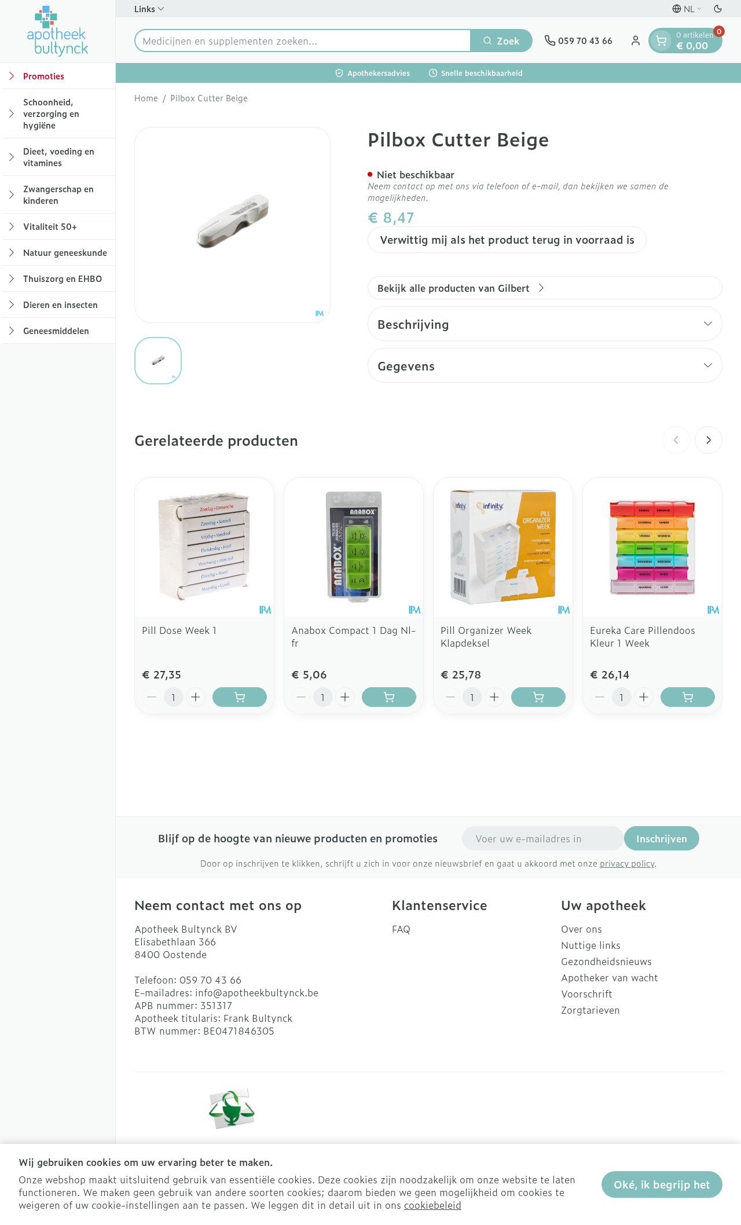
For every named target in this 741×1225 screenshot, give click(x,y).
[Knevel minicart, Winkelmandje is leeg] (661, 40)
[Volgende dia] (708, 440)
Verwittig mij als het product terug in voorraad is (507, 239)
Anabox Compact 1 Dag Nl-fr (353, 636)
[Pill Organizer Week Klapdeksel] (503, 547)
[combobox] (302, 40)
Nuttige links (591, 944)
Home (146, 98)
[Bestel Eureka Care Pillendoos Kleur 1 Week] (688, 697)
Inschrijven (661, 838)
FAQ (401, 928)
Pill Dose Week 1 (179, 630)
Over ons (581, 928)
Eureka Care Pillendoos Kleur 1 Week (642, 636)
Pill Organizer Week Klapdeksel (486, 636)
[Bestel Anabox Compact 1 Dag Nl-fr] (389, 697)
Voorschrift (586, 993)
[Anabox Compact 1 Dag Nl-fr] (353, 547)
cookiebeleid (432, 1205)
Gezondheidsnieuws (606, 961)
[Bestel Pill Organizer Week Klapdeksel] (538, 697)
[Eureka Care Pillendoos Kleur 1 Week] (652, 547)
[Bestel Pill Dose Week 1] (239, 697)
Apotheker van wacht (609, 977)
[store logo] (58, 31)
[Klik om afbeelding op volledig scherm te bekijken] (232, 224)
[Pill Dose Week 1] (204, 547)
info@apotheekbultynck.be (256, 992)
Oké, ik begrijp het (662, 1184)
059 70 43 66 (210, 979)
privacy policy (627, 863)
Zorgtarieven (590, 1009)
